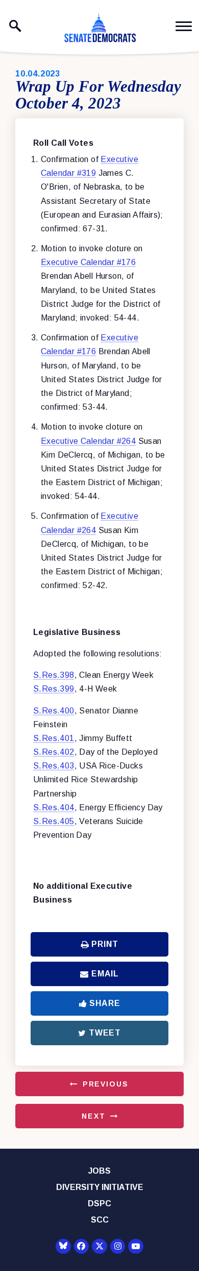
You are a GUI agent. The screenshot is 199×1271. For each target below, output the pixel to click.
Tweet (105, 1032)
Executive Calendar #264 (88, 441)
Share (104, 1003)
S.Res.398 (53, 675)
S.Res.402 (53, 752)
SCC (100, 1219)
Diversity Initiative (99, 1187)
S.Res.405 (53, 821)
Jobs (99, 1171)
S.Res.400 (53, 710)
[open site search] (15, 26)
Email (105, 973)
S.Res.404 (53, 807)
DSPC (99, 1203)
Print (104, 944)
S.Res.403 (53, 765)
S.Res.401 (53, 738)
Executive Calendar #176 (88, 262)
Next (93, 1116)
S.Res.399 (53, 688)
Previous (106, 1084)
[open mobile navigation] (183, 26)
